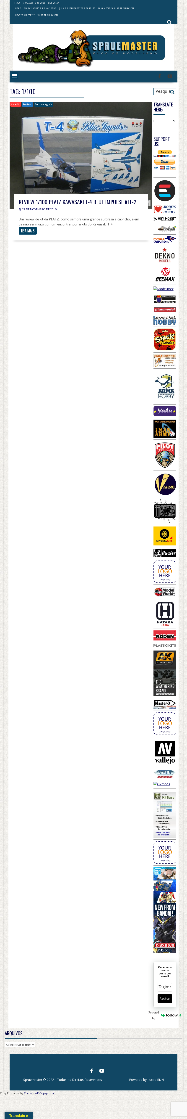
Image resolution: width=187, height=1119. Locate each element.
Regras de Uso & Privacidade (40, 8)
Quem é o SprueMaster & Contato (77, 8)
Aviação (15, 104)
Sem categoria (43, 104)
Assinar (165, 998)
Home (18, 8)
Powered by (156, 1015)
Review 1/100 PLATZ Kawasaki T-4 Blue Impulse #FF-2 (77, 202)
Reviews (28, 104)
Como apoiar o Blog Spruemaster (116, 8)
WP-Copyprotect (45, 1093)
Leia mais (27, 230)
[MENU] (14, 75)
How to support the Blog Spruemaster (37, 15)
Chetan (28, 1093)
